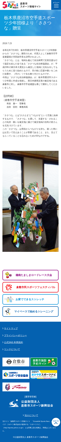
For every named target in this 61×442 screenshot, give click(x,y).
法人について (31, 415)
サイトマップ (11, 328)
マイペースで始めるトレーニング (33, 311)
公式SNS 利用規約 (13, 342)
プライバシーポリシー (15, 335)
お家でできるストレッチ (30, 299)
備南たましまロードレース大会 (34, 275)
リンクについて (12, 349)
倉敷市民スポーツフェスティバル (35, 287)
